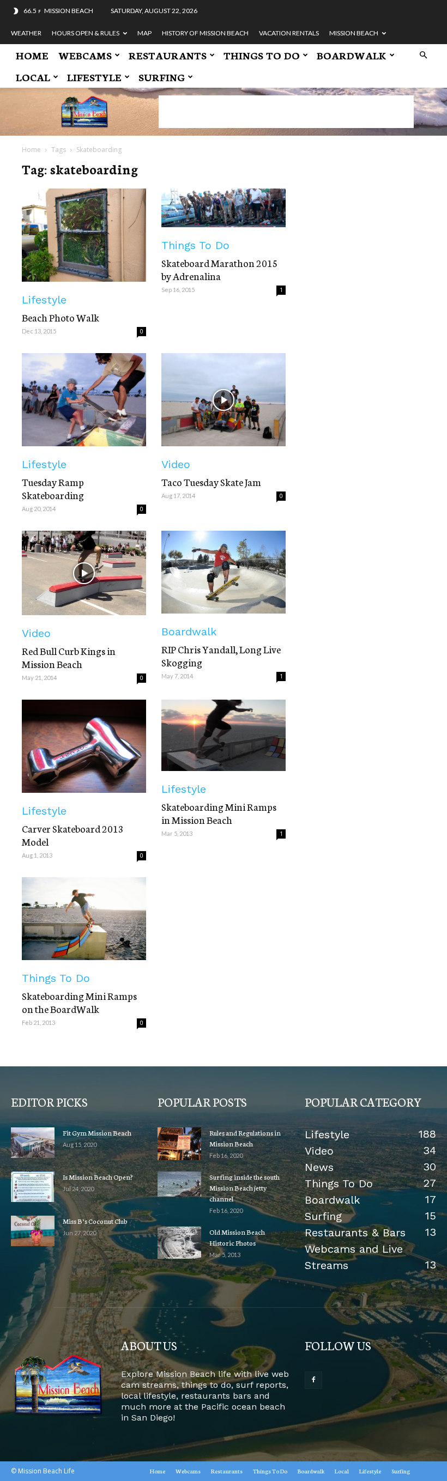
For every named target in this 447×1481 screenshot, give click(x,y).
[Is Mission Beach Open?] (33, 1187)
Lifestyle (94, 77)
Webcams (85, 55)
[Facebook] (313, 1380)
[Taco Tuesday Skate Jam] (223, 399)
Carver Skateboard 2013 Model (73, 834)
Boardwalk (351, 55)
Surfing (161, 77)
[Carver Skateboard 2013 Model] (84, 746)
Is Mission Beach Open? (98, 1176)
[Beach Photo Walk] (84, 235)
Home (32, 55)
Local (33, 77)
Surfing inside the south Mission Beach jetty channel (244, 1187)
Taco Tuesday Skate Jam (211, 482)
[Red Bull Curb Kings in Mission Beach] (84, 573)
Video (175, 464)
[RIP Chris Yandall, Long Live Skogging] (223, 572)
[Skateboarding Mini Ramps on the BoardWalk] (84, 918)
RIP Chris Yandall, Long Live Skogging (221, 655)
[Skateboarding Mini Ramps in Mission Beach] (223, 735)
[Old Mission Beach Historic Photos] (179, 1243)
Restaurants (168, 55)
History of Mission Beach (205, 33)
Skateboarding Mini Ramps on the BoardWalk (79, 1002)
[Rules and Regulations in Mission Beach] (179, 1143)
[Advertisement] (286, 111)
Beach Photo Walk (60, 317)
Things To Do (262, 55)
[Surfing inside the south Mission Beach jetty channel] (179, 1184)
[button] (423, 55)
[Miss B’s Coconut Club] (33, 1231)
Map (144, 33)
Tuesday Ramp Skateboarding (53, 488)
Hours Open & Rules (85, 33)
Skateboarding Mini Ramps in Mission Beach (218, 813)
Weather (26, 33)
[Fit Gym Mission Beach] (33, 1142)
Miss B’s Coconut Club (95, 1220)
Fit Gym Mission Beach (97, 1132)
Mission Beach (353, 33)
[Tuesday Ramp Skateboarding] (84, 399)
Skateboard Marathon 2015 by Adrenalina (219, 269)
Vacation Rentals (289, 33)
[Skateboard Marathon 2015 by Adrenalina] (223, 208)
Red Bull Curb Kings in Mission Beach (69, 657)
